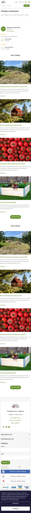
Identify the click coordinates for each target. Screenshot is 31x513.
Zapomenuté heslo (5, 468)
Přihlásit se (5, 462)
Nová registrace (4, 466)
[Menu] (29, 2)
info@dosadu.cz (17, 418)
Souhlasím (15, 508)
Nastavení (15, 503)
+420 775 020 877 (16, 420)
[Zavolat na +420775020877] (20, 2)
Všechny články (15, 217)
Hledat (27, 5)
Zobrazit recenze (10, 31)
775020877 (16, 423)
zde (17, 500)
